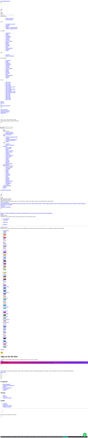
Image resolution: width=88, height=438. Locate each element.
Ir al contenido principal (5, 1)
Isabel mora (5, 222)
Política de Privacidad (7, 405)
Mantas (7, 43)
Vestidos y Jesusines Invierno (12, 27)
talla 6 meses (8, 85)
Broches (7, 35)
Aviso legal (5, 404)
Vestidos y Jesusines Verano (11, 28)
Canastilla (5, 146)
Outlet (4, 187)
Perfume (7, 153)
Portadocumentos (9, 48)
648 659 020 (3, 113)
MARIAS (5, 224)
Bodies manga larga (10, 18)
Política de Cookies (7, 406)
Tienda (2, 360)
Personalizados (6, 164)
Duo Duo (8, 39)
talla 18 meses (8, 87)
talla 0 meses (8, 82)
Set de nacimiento (9, 19)
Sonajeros (8, 49)
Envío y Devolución (7, 397)
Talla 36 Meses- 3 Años (10, 91)
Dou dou (7, 160)
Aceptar (65, 436)
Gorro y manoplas (9, 155)
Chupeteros (8, 37)
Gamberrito (5, 220)
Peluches (7, 157)
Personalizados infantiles (8, 385)
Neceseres (8, 45)
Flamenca (2, 102)
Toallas (7, 50)
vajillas (7, 158)
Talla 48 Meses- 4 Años (10, 92)
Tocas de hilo (8, 156)
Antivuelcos (8, 33)
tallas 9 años (8, 97)
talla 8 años (8, 96)
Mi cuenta (5, 396)
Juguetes (7, 42)
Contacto (5, 403)
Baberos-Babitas (9, 163)
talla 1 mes (8, 83)
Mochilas (7, 44)
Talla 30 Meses (9, 90)
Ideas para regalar (7, 387)
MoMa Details (6, 384)
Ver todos (2, 349)
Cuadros (7, 38)
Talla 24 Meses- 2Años (10, 89)
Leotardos (8, 25)
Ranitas (7, 26)
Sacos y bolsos (9, 147)
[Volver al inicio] (3, 5)
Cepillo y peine (9, 152)
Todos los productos (5, 111)
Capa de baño (8, 148)
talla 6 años (8, 94)
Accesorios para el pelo (10, 24)
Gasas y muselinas (9, 150)
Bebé (4, 130)
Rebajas (2, 101)
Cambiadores (8, 36)
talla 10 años (8, 98)
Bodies (7, 34)
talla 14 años (8, 99)
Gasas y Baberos (9, 41)
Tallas (4, 390)
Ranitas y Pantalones (10, 55)
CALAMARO (6, 218)
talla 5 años (8, 93)
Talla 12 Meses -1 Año (10, 86)
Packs (7, 46)
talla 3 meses (8, 84)
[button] (85, 435)
